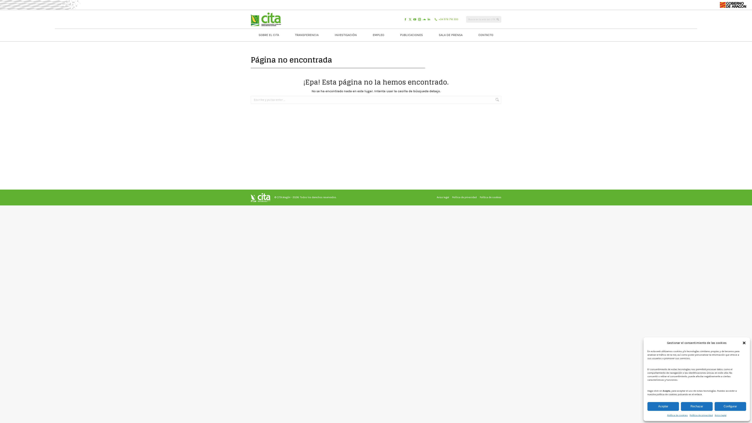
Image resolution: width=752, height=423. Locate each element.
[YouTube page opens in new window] (414, 19)
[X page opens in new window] (410, 19)
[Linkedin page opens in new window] (428, 19)
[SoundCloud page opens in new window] (424, 19)
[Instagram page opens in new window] (419, 19)
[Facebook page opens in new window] (405, 19)
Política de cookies (677, 415)
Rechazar (697, 406)
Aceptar (663, 406)
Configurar (730, 406)
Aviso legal (720, 415)
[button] (744, 343)
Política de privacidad (701, 415)
